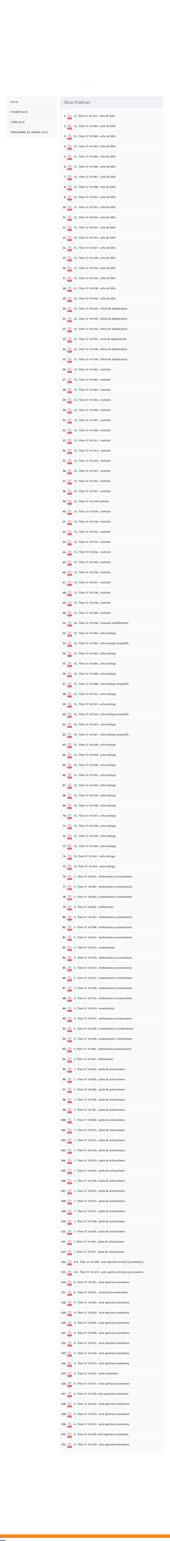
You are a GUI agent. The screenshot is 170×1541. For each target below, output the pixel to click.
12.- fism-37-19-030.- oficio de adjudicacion (100, 318)
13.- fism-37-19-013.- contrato (92, 450)
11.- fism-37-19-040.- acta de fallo (95, 298)
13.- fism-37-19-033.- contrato (92, 541)
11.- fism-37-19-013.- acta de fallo (95, 207)
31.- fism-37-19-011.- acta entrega (95, 694)
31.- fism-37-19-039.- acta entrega (95, 836)
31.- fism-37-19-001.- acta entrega (95, 633)
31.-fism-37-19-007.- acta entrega (94, 856)
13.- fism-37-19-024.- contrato (92, 481)
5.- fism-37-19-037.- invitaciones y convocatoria (103, 1018)
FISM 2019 (17, 122)
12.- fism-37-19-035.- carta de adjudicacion (100, 339)
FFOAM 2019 (18, 112)
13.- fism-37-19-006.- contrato (92, 410)
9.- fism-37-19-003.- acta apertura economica (101, 1312)
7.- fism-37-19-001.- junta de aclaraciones (99, 1069)
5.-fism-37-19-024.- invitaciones (93, 1059)
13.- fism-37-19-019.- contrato (92, 460)
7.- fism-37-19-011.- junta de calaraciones (99, 1130)
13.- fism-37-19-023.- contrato (92, 470)
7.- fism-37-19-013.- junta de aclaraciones (99, 1140)
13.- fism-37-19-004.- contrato (92, 400)
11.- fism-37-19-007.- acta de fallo (95, 176)
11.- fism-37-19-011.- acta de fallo (95, 197)
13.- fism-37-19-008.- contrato (92, 430)
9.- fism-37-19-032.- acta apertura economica (101, 1404)
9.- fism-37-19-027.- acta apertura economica (101, 1383)
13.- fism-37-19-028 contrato (91, 501)
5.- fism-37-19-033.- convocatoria (94, 1008)
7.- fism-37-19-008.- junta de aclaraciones (99, 1120)
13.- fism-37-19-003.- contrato (92, 389)
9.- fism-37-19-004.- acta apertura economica (101, 1322)
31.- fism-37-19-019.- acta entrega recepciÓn (101, 714)
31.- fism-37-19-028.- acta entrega (95, 744)
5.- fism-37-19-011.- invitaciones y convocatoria (103, 937)
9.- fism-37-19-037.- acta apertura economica (101, 1424)
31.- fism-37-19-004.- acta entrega (95, 663)
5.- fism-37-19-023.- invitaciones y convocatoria (103, 967)
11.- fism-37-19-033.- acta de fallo (95, 278)
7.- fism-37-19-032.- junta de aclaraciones (99, 1191)
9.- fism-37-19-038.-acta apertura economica (101, 1434)
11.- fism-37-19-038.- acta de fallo (95, 288)
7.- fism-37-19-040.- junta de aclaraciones (99, 1231)
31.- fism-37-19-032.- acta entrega (95, 775)
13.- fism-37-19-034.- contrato (92, 552)
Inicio (14, 101)
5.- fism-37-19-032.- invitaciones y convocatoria (103, 998)
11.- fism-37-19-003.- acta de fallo (95, 146)
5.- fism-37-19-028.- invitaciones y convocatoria (103, 988)
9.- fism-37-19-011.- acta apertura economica (101, 1343)
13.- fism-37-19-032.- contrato (92, 531)
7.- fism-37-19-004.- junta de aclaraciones (99, 1089)
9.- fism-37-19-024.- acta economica (96, 1373)
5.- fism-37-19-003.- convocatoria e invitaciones (103, 896)
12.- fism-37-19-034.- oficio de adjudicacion (100, 329)
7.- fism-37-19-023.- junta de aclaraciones (99, 1160)
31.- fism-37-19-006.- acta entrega (95, 673)
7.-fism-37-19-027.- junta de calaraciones (99, 1251)
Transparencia (109, 25)
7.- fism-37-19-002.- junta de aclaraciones (99, 1079)
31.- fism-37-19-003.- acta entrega (95, 653)
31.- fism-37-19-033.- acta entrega (95, 785)
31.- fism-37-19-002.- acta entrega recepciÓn (101, 643)
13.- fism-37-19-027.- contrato (92, 491)
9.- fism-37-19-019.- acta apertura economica (101, 1353)
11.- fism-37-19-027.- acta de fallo (95, 247)
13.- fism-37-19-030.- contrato (92, 521)
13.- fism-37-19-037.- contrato (92, 582)
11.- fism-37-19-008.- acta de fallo (95, 187)
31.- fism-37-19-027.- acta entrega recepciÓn (101, 734)
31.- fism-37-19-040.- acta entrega (95, 846)
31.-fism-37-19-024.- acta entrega (94, 866)
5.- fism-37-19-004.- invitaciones (94, 907)
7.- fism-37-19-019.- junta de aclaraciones (99, 1150)
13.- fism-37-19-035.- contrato (92, 562)
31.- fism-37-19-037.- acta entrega (95, 815)
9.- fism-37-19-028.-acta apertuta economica (101, 1393)
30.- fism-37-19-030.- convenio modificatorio (101, 623)
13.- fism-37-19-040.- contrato (92, 612)
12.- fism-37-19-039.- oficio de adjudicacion (100, 359)
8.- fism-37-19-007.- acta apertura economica (101, 1282)
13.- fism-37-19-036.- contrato (92, 572)
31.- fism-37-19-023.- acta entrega (95, 724)
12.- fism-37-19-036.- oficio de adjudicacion (100, 349)
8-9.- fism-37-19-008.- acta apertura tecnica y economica (108, 1262)
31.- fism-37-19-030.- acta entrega (95, 765)
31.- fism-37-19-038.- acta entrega (95, 825)
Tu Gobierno (86, 25)
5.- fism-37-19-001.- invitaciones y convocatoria (103, 876)
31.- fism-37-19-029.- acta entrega (95, 754)
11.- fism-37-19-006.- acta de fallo (95, 166)
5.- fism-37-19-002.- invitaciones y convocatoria (103, 886)
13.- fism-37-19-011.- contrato (92, 440)
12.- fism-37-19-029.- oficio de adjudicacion (100, 308)
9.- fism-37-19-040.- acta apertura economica (101, 1444)
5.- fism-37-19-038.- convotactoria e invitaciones (103, 1028)
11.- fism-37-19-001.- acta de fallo (95, 126)
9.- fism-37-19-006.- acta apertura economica (101, 1333)
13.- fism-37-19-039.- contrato (92, 602)
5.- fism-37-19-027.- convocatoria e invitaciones (103, 978)
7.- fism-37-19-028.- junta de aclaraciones (99, 1180)
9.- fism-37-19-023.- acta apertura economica (101, 1363)
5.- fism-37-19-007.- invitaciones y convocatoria (103, 917)
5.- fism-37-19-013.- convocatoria (94, 947)
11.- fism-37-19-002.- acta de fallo (95, 136)
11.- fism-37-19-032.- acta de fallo (95, 268)
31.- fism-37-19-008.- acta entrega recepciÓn (101, 683)
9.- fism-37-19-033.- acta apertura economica (101, 1414)
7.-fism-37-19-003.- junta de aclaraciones (99, 1241)
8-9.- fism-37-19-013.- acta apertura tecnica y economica (108, 1272)
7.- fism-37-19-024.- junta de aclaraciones (99, 1170)
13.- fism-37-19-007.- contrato (92, 420)
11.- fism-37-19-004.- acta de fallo (95, 156)
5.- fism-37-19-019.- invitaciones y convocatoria (103, 957)
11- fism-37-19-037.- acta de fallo (94, 116)
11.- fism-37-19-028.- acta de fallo (95, 258)
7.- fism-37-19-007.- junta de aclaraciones (99, 1109)
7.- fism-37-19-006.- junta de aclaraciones (99, 1099)
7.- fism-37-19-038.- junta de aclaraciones (99, 1221)
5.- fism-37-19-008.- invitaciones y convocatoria (103, 927)
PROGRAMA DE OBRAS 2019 (29, 132)
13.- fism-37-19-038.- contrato (92, 592)
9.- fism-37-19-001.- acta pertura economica (101, 1292)
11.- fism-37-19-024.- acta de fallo (95, 237)
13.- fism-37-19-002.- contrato (92, 379)
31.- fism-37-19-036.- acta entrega (95, 805)
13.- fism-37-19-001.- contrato (92, 369)
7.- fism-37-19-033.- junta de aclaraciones (99, 1201)
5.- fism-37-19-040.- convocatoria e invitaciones (103, 1038)
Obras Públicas (150, 25)
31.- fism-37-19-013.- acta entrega (95, 704)
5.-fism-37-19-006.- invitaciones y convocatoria (102, 1049)
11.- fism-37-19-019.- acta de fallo (95, 217)
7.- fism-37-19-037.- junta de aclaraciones (99, 1211)
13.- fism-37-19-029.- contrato (92, 511)
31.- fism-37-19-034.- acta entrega (95, 795)
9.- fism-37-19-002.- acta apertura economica (101, 1302)
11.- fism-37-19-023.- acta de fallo (95, 227)
